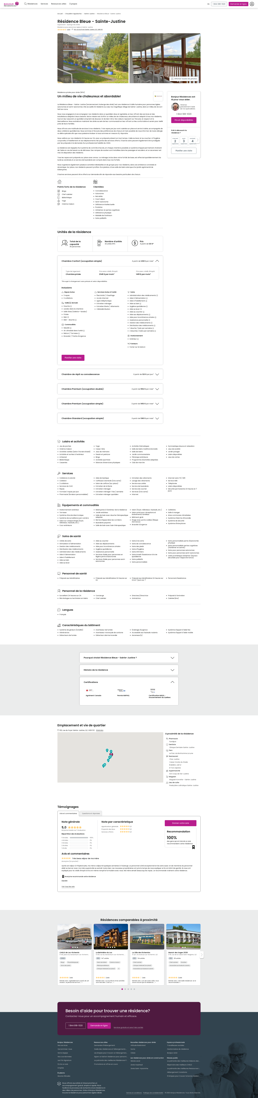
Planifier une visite (73, 357)
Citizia (133, 1053)
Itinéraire (99, 730)
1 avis (68, 29)
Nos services (63, 1045)
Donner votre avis (180, 823)
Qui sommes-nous (65, 1049)
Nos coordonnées (65, 1056)
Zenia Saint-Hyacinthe (139, 1068)
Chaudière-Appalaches (73, 14)
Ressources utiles (58, 4)
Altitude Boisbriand (138, 1045)
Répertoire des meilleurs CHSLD (179, 1065)
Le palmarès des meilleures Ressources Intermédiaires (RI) (184, 1068)
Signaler (65, 880)
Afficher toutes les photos (185, 79)
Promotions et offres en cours (106, 1064)
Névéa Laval (135, 1061)
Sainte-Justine (89, 14)
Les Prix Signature (64, 1060)
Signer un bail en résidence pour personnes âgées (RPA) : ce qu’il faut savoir (111, 1056)
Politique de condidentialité (153, 1093)
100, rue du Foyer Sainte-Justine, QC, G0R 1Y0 (88, 29)
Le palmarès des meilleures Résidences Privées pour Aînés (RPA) (111, 1060)
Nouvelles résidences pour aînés (143, 1042)
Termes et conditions (134, 1093)
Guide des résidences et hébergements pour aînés (111, 1049)
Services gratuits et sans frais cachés (128, 1027)
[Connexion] (252, 4)
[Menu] (11, 4)
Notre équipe (63, 1053)
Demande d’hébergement (104, 1045)
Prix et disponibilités (184, 120)
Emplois (61, 1068)
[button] (108, 760)
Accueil (60, 14)
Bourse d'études (64, 1076)
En (209, 4)
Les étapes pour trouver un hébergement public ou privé (111, 1053)
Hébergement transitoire (177, 1072)
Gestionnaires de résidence (178, 1049)
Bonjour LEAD (172, 1053)
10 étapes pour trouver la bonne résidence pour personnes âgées (184, 1076)
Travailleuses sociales (175, 1045)
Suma (133, 1049)
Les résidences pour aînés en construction (147, 1058)
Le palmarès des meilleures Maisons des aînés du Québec (184, 1061)
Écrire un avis (63, 1064)
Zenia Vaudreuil (137, 1065)
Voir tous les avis (68, 886)
